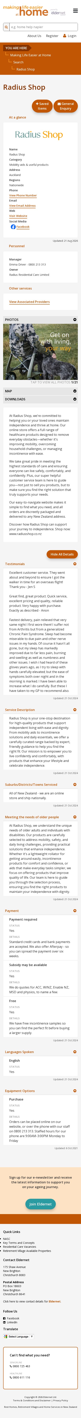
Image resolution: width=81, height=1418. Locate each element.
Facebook (23, 227)
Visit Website (18, 216)
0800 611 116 (21, 1377)
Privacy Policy (60, 1400)
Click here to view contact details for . (32, 1301)
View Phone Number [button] (23, 195)
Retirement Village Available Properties (27, 1251)
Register (52, 36)
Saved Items (43, 106)
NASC (6, 1239)
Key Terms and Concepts (19, 1243)
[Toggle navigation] (75, 11)
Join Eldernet (40, 1204)
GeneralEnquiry (67, 106)
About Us (34, 36)
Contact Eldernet (16, 1260)
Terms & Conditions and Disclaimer (32, 1400)
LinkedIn (11, 1322)
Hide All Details (62, 554)
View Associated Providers (29, 302)
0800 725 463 (21, 1366)
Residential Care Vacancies (19, 1247)
